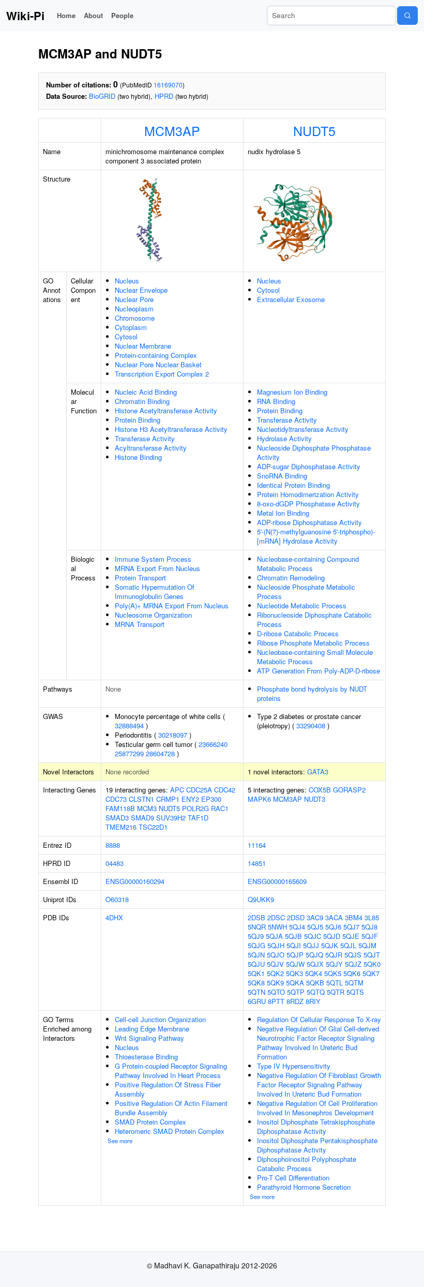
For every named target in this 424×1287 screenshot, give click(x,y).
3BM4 (353, 917)
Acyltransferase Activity (151, 448)
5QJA (274, 936)
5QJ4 (297, 927)
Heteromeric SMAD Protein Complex (169, 1131)
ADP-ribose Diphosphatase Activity (309, 522)
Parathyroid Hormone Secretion (304, 1187)
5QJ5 (315, 927)
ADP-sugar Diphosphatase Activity (308, 466)
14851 (257, 863)
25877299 (129, 753)
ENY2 (190, 799)
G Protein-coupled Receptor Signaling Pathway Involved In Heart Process (171, 1070)
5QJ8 (369, 927)
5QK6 (351, 973)
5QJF (369, 936)
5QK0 (372, 964)
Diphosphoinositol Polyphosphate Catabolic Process (306, 1163)
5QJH (275, 945)
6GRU (257, 1001)
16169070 (168, 84)
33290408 (310, 725)
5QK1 (256, 973)
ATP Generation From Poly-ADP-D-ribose (318, 671)
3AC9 (315, 917)
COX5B (320, 790)
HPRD (164, 96)
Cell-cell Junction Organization (160, 1019)
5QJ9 (256, 936)
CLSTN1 (141, 799)
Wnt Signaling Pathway (149, 1038)
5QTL (334, 982)
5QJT (372, 955)
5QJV (275, 964)
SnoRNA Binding (282, 476)
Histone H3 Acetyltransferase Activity (171, 429)
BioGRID (102, 96)
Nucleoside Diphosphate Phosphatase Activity (314, 452)
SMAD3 (117, 817)
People (122, 15)
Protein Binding (137, 420)
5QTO (276, 992)
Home (66, 15)
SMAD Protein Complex (150, 1122)
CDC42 (224, 790)
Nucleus (127, 281)
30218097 (172, 735)
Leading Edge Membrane (152, 1029)
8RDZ (295, 1001)
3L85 (372, 917)
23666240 (213, 744)
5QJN (256, 955)
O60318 (117, 899)
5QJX (315, 964)
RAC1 (220, 808)
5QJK (329, 945)
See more (120, 1140)
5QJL (348, 945)
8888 (112, 845)
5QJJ (311, 945)
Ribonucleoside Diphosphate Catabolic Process (314, 619)
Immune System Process (153, 559)
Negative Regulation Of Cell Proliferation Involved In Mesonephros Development (317, 1107)
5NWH (277, 927)
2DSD (296, 917)
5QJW (295, 964)
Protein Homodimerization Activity (308, 494)
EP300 (211, 799)
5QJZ (353, 964)
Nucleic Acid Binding (146, 392)
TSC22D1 (153, 827)
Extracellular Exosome (291, 299)
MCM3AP (172, 130)
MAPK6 (259, 799)
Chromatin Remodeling (291, 577)
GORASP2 (349, 790)
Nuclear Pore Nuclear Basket (158, 364)
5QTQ (316, 992)
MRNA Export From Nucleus (157, 568)
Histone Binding (138, 457)
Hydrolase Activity (284, 438)
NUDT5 (314, 130)
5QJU (256, 964)
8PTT (276, 1001)
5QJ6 (333, 927)
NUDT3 (314, 799)
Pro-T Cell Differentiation (293, 1178)
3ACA (334, 917)
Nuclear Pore (134, 299)
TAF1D (198, 817)
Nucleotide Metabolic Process (301, 605)
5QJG (256, 945)
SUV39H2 (171, 817)
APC (177, 790)
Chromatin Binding (142, 401)
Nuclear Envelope (141, 290)
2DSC (276, 917)
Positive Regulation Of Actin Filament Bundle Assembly (171, 1107)
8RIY (313, 1001)
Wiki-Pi (25, 15)
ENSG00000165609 (277, 881)
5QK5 (332, 973)
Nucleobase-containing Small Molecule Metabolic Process (315, 656)
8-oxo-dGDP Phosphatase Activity (308, 503)
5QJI (293, 945)
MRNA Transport (139, 624)
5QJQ (314, 955)
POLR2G (195, 808)
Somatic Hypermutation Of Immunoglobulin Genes (154, 591)
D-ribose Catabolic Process (298, 633)
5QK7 (371, 973)
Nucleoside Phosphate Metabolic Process (306, 591)
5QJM (367, 945)
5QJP (295, 955)
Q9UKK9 (261, 899)
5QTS (355, 992)
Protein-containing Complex (156, 355)
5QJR (333, 955)
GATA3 (317, 771)
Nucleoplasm (134, 308)
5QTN (256, 992)
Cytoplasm (131, 327)
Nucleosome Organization (153, 615)
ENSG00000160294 (134, 881)
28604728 (160, 753)
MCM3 (147, 808)
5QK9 (275, 982)
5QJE (350, 936)
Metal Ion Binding (283, 513)
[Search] (407, 15)
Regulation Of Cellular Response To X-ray (319, 1019)
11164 (257, 845)
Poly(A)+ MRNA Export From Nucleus (172, 605)
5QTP (296, 992)
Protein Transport (140, 577)
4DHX (114, 917)
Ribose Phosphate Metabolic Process (313, 643)
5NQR (257, 927)
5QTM (354, 982)
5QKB (315, 982)
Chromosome (135, 318)
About (93, 15)
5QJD (331, 936)
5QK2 (275, 973)
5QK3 (294, 973)
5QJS (352, 955)
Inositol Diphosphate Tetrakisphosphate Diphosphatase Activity (316, 1126)
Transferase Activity (145, 438)
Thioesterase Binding (146, 1056)
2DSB (256, 917)
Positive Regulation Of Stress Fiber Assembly (168, 1089)
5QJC (312, 936)
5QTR (335, 992)
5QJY (334, 964)
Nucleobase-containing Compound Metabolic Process (308, 563)
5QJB (293, 936)
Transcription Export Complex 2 (162, 374)
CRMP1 (167, 799)
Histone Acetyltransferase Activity (166, 410)
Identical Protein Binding (293, 485)
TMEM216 (121, 827)
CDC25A (199, 790)
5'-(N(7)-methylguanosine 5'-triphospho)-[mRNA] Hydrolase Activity (316, 536)
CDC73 (116, 799)
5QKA (295, 982)
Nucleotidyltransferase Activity (303, 429)
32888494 (129, 725)
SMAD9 (142, 817)
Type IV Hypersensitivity (293, 1066)
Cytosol (126, 336)
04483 (114, 863)
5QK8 (256, 982)
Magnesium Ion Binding (292, 392)
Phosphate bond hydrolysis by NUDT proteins (312, 693)
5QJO (275, 955)
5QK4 (313, 973)
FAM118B (120, 808)
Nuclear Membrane (143, 346)
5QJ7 (351, 927)
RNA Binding (276, 401)
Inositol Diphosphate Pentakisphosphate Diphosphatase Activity (317, 1145)
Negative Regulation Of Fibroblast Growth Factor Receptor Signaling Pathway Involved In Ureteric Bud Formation (319, 1084)
